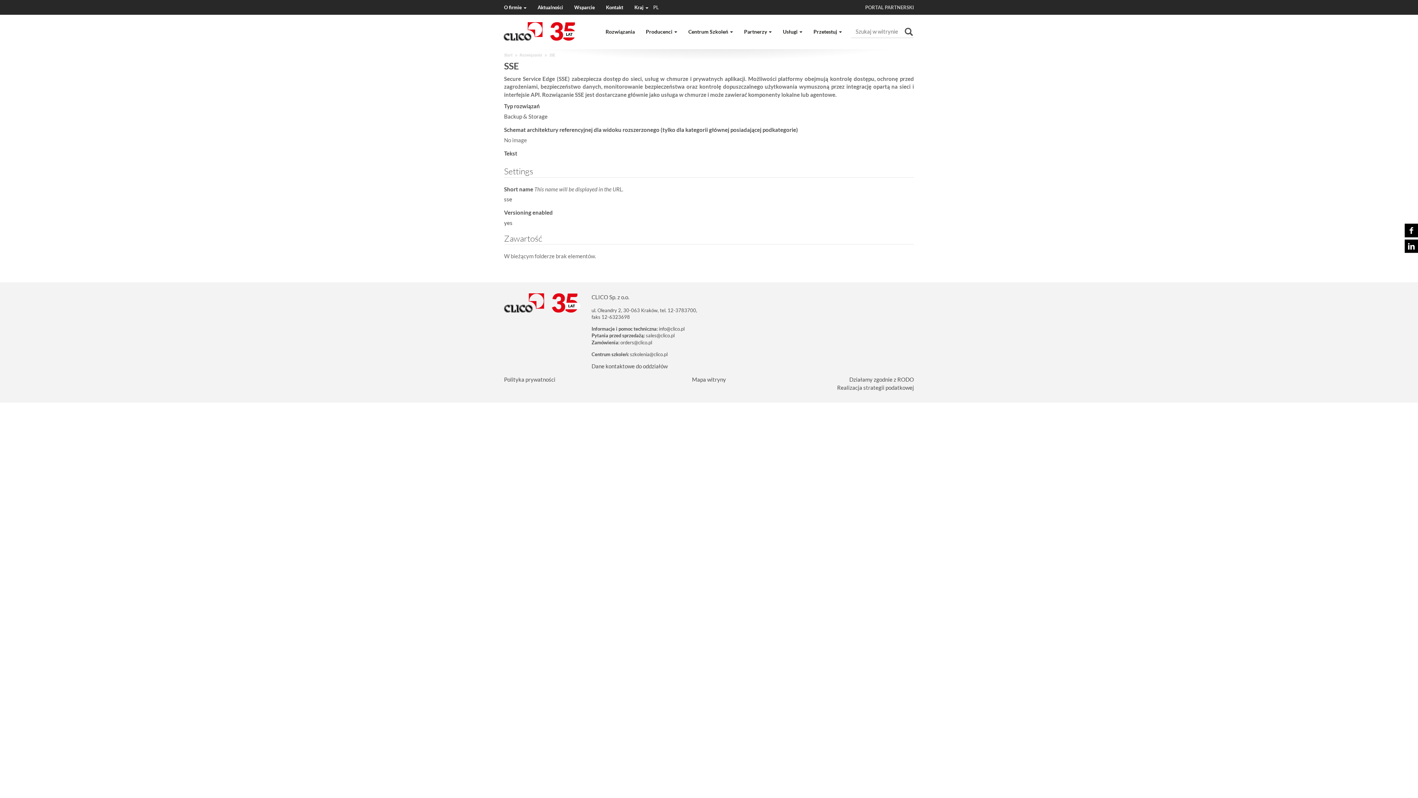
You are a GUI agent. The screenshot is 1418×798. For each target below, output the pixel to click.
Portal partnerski (889, 7)
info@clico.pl (672, 329)
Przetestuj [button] (826, 31)
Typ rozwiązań (522, 106)
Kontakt (614, 7)
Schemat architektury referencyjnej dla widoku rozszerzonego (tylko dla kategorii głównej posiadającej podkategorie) (651, 129)
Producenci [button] (660, 31)
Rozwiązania (620, 31)
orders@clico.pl (636, 342)
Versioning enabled (528, 212)
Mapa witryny (709, 379)
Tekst (510, 153)
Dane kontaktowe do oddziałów (630, 366)
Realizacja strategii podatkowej (875, 387)
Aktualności (550, 7)
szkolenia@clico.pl (649, 354)
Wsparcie (584, 7)
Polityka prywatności (529, 379)
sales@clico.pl (660, 335)
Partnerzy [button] (756, 31)
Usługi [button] (791, 31)
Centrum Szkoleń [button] (708, 31)
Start (508, 54)
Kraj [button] (646, 7)
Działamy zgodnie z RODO (881, 379)
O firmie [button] (513, 7)
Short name (563, 189)
